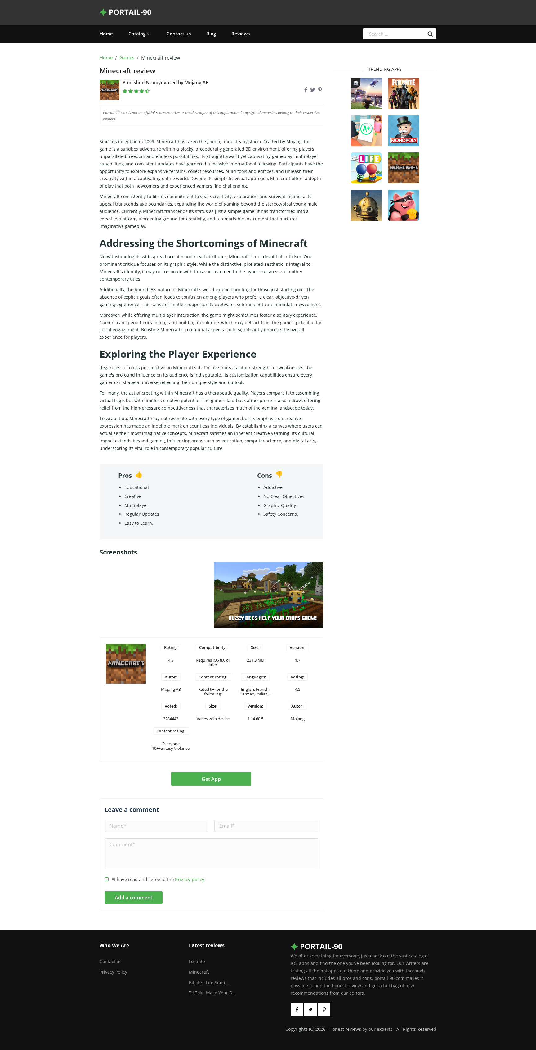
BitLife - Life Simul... (209, 982)
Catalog (136, 33)
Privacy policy (189, 879)
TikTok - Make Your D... (212, 993)
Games (126, 58)
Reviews (240, 33)
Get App (211, 779)
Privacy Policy (113, 972)
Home (106, 33)
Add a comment (133, 897)
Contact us (179, 33)
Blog (211, 33)
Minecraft (199, 972)
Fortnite (197, 961)
